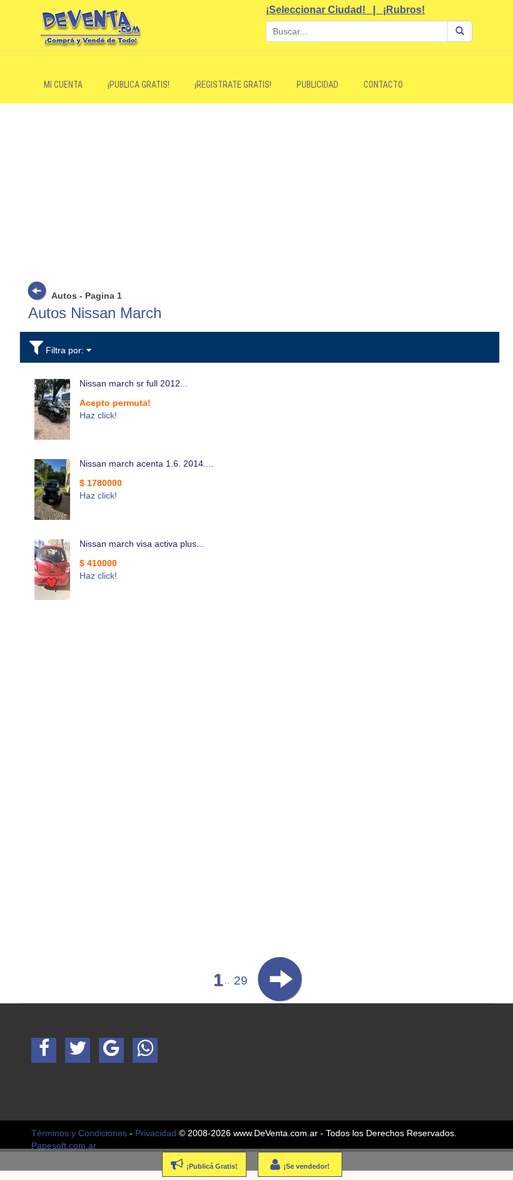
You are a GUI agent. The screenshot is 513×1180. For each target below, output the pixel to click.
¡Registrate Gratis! (233, 85)
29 (241, 980)
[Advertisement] (122, 697)
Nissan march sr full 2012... (133, 383)
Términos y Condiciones (79, 1133)
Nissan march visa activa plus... (141, 544)
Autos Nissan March (94, 312)
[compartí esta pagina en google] (111, 1050)
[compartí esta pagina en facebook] (43, 1050)
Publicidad (317, 85)
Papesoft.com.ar (63, 1146)
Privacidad (155, 1133)
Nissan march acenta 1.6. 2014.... (146, 463)
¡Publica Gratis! (139, 85)
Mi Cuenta (63, 85)
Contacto (383, 85)
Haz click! (98, 415)
